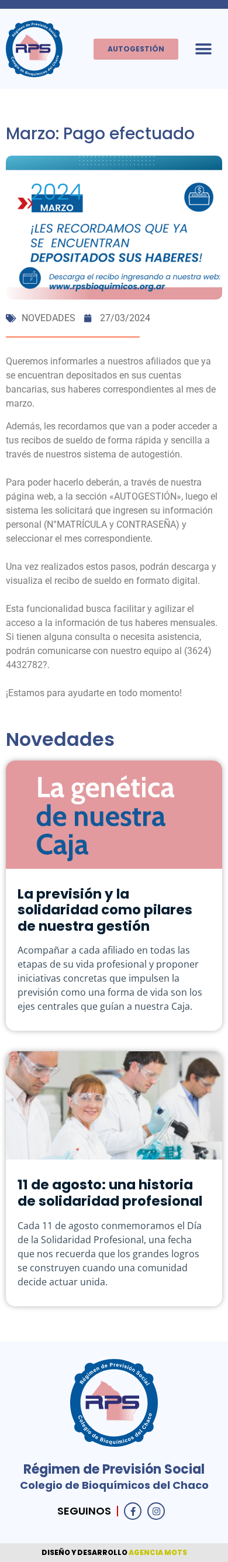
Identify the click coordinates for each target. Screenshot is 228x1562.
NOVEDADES (48, 318)
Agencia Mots (158, 1552)
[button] (203, 49)
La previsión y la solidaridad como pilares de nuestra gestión (105, 910)
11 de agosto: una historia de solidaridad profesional (110, 1192)
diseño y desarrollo (85, 1552)
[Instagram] (156, 1511)
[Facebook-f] (132, 1511)
